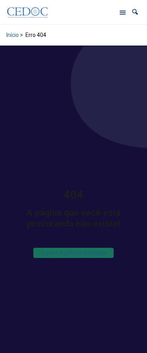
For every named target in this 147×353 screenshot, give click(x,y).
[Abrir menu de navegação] (123, 12)
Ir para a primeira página (73, 252)
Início (12, 35)
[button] (135, 12)
